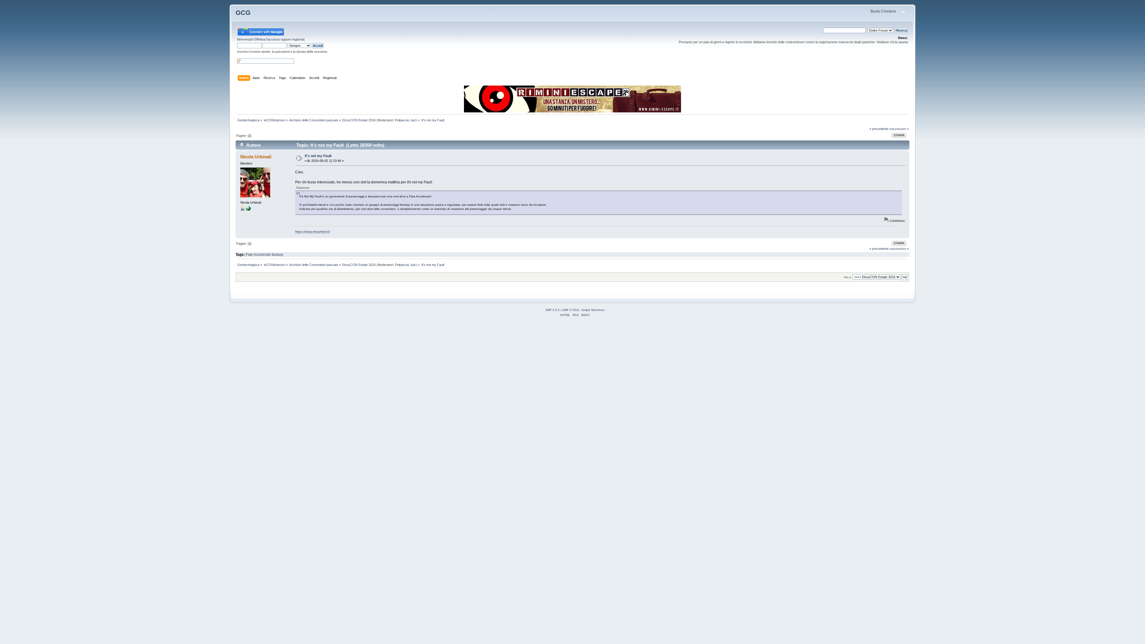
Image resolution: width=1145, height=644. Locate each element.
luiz (413, 120)
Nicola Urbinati (255, 156)
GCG (243, 12)
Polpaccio (402, 120)
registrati (298, 39)
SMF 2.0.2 (552, 310)
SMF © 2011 (570, 310)
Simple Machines (592, 310)
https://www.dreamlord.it (312, 231)
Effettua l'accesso (267, 39)
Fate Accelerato (258, 255)
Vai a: (848, 277)
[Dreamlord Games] (248, 209)
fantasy (277, 255)
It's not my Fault (318, 156)
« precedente (879, 129)
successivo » (899, 129)
